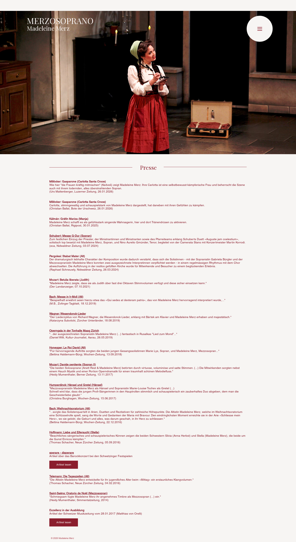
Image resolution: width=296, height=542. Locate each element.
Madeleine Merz (48, 28)
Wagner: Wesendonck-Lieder (67, 313)
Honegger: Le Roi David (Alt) (67, 347)
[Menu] (260, 29)
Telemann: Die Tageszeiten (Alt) (69, 476)
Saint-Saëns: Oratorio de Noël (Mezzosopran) (78, 493)
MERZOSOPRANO (60, 20)
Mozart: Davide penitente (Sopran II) (72, 364)
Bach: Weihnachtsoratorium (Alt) (69, 408)
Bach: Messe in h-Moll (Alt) (66, 296)
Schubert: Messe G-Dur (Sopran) (70, 235)
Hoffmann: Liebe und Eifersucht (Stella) (74, 432)
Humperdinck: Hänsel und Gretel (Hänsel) (75, 384)
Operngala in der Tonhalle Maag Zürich (74, 330)
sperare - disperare (61, 452)
